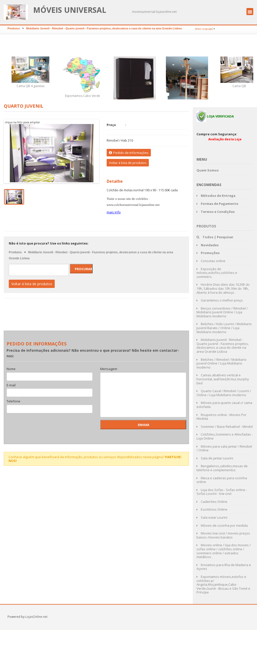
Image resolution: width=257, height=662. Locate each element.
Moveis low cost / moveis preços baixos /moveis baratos (223, 535)
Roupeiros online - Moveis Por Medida (221, 416)
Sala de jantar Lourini (216, 458)
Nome (11, 369)
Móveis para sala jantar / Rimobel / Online (224, 448)
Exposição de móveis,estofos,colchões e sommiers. (217, 273)
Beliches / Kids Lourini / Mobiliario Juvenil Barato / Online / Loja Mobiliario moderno (224, 328)
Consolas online (212, 261)
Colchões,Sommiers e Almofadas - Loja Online (225, 436)
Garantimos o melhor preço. (221, 300)
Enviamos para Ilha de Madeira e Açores (224, 567)
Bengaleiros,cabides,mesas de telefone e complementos (222, 468)
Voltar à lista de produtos (128, 162)
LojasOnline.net (36, 617)
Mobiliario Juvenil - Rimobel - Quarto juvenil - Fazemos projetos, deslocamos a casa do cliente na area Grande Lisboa (104, 28)
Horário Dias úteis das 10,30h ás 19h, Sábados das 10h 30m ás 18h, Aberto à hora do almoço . (223, 288)
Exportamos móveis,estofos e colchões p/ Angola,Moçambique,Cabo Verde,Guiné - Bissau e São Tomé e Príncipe (223, 584)
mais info (114, 212)
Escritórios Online (213, 509)
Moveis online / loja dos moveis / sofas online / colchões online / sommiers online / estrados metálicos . (224, 551)
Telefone (13, 401)
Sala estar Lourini (213, 517)
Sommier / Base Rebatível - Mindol (226, 426)
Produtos (14, 28)
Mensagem (108, 369)
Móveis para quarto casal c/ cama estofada (224, 404)
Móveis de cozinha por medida (224, 525)
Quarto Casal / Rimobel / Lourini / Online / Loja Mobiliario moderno (224, 393)
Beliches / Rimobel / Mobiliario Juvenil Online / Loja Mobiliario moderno (221, 363)
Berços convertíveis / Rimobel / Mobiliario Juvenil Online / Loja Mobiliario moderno (222, 312)
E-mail (11, 385)
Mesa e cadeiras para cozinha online (222, 480)
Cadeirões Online (213, 501)
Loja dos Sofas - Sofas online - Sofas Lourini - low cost (222, 492)
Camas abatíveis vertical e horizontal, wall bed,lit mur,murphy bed (223, 379)
